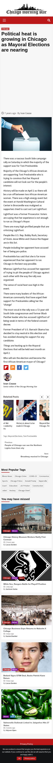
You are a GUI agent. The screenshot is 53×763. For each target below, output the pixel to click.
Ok (19, 758)
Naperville (43, 481)
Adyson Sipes (11, 730)
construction (38, 485)
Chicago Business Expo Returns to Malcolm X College (24, 629)
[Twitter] (26, 367)
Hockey (13, 490)
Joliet (4, 490)
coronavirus (44, 476)
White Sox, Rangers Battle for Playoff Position (24, 584)
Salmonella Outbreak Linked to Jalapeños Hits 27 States (26, 724)
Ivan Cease (26, 113)
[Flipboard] (6, 367)
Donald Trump (30, 481)
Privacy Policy (26, 744)
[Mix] (12, 367)
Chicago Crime (20, 476)
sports (5, 481)
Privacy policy (30, 758)
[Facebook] (19, 367)
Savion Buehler (12, 636)
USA (12, 717)
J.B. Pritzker (25, 485)
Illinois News (7, 476)
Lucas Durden (11, 545)
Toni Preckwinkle (30, 436)
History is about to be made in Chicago (25, 424)
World (19, 717)
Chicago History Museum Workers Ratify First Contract (24, 538)
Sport (21, 578)
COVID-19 (33, 476)
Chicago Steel (24, 490)
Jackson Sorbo (11, 589)
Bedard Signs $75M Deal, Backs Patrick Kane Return (24, 676)
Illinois (14, 531)
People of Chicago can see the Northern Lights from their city (23, 445)
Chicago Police (16, 481)
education (13, 485)
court (4, 485)
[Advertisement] (26, 82)
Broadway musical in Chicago (34, 455)
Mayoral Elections (15, 436)
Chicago (5, 29)
